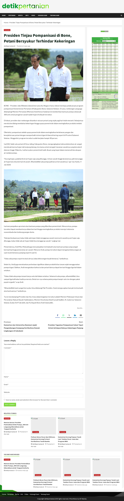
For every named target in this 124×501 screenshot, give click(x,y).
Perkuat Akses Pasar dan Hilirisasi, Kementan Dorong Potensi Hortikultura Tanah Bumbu (43, 439)
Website (7, 392)
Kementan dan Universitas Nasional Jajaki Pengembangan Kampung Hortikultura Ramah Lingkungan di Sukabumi (22, 326)
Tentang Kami (54, 15)
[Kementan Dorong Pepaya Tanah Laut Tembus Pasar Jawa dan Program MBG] (70, 425)
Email (6, 384)
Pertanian (11, 15)
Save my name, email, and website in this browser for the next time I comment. (31, 400)
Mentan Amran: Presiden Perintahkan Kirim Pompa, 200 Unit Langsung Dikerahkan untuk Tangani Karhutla (17, 466)
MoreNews (73, 499)
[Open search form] (121, 15)
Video (33, 15)
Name (6, 377)
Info (26, 15)
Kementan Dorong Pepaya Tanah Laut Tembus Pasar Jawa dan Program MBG (69, 439)
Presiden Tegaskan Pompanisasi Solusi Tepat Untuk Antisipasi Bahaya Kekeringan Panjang (65, 325)
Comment (7, 348)
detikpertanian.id (9, 46)
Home (4, 15)
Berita (20, 15)
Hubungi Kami (42, 15)
